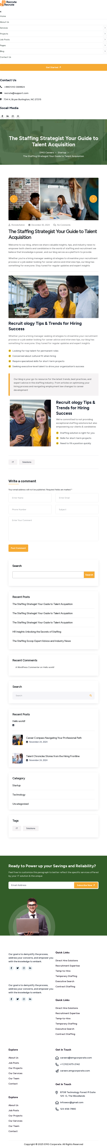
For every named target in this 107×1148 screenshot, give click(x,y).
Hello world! (48, 667)
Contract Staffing (65, 986)
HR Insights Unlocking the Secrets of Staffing (36, 631)
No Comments (63, 225)
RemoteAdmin (18, 225)
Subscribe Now (85, 885)
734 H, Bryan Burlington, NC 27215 (22, 99)
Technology (18, 794)
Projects (4, 33)
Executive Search (64, 981)
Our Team (13, 1078)
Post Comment (18, 548)
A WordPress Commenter (28, 667)
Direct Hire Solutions (66, 960)
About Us (4, 22)
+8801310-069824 (14, 86)
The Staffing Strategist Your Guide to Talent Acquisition (42, 604)
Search (17, 566)
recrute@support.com (16, 93)
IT (13, 462)
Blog (2, 51)
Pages (3, 45)
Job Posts (5, 39)
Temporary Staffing (66, 976)
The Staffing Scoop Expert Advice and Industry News (41, 640)
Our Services (15, 1073)
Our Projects (15, 1068)
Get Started (52, 67)
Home (3, 16)
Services (4, 28)
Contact (13, 1083)
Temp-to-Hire (62, 970)
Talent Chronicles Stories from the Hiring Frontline (52, 756)
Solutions (26, 462)
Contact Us (5, 57)
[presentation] (14, 199)
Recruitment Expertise (67, 965)
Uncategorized (20, 803)
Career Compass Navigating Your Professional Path (54, 737)
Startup (16, 785)
